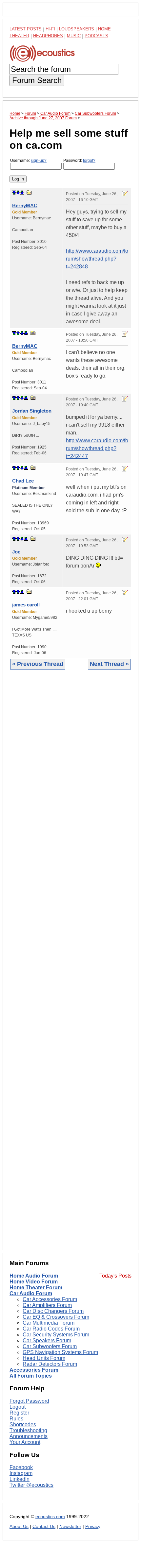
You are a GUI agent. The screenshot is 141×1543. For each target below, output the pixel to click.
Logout (18, 1407)
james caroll (26, 604)
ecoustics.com (50, 1516)
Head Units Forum (44, 1358)
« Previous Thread (37, 664)
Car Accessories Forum (50, 1299)
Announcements (29, 1436)
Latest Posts (26, 28)
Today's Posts (115, 1276)
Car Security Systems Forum (56, 1334)
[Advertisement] (70, 964)
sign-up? (39, 160)
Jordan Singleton (31, 411)
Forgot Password (29, 1401)
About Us (19, 1526)
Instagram (21, 1473)
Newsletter (70, 1526)
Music (74, 35)
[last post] (22, 193)
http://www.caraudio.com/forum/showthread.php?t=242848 (97, 258)
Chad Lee (23, 480)
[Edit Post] (125, 193)
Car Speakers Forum (47, 1340)
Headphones (48, 35)
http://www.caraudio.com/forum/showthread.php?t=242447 (97, 448)
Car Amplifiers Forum (47, 1305)
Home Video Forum (34, 1281)
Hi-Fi (50, 28)
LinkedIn (20, 1479)
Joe (16, 551)
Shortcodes (23, 1424)
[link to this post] (29, 192)
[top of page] (14, 193)
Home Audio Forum (34, 1276)
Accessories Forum (34, 1370)
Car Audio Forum (31, 1293)
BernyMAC (24, 205)
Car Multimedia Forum (48, 1323)
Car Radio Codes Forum (51, 1328)
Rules (16, 1418)
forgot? (89, 160)
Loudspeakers (76, 28)
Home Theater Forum (36, 1287)
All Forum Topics (31, 1376)
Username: (28, 160)
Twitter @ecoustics (31, 1485)
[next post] (18, 193)
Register (19, 1413)
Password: (79, 160)
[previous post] (18, 333)
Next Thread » (109, 664)
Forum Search (37, 80)
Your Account (25, 1442)
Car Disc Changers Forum (53, 1311)
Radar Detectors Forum (50, 1364)
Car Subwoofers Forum (50, 1346)
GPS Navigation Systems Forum (60, 1352)
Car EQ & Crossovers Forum (56, 1317)
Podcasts (96, 35)
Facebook (21, 1467)
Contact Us (43, 1526)
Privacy (92, 1526)
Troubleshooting (28, 1430)
